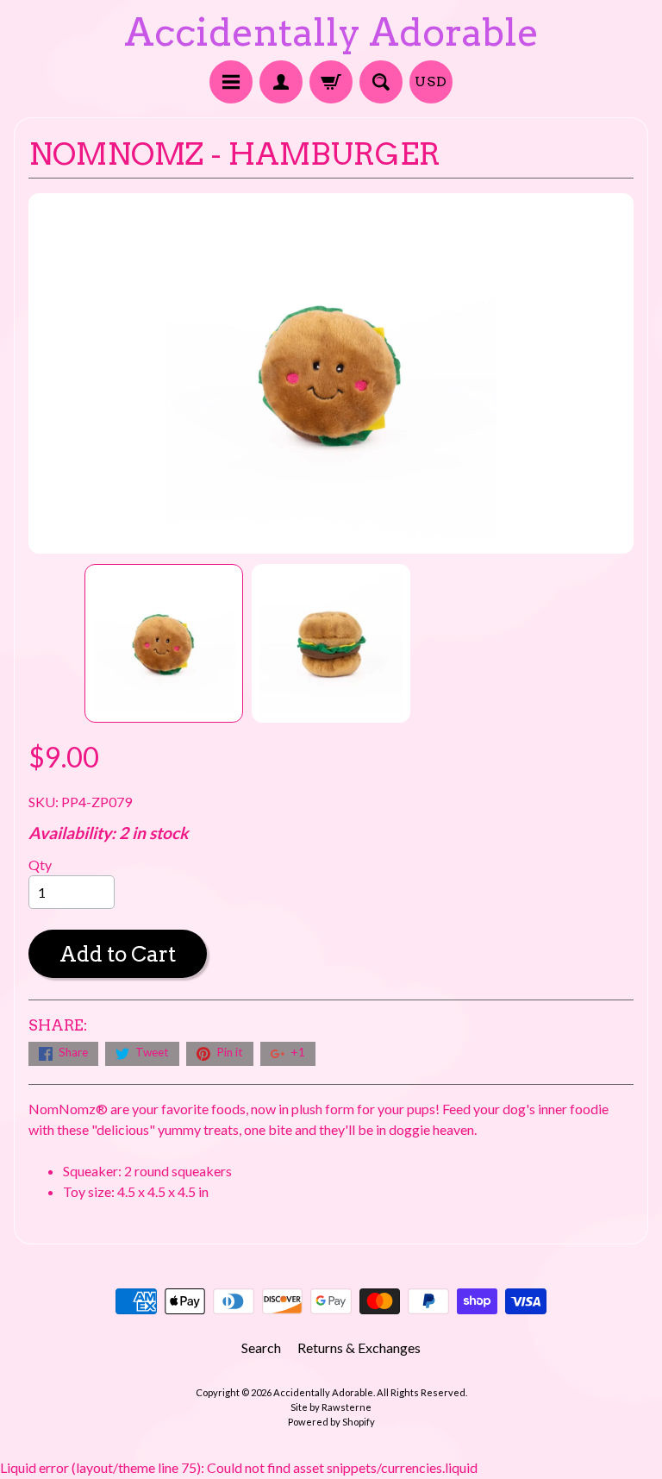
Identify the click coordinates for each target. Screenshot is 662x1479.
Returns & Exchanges (359, 1347)
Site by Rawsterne (331, 1407)
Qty (40, 864)
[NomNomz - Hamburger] (163, 643)
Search (261, 1347)
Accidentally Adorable (331, 32)
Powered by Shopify (331, 1421)
